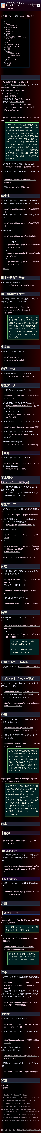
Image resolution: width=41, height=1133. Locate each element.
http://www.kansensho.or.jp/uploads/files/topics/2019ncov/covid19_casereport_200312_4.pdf (22, 869)
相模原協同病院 (15, 55)
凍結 (14, 1130)
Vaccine (3, 1112)
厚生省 (8, 24)
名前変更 (19, 1130)
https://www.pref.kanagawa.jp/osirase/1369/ (21, 427)
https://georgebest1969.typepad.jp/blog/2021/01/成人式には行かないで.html (20, 780)
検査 (8, 42)
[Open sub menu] (38, 5)
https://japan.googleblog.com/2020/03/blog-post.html (22, 1041)
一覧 (28, 1130)
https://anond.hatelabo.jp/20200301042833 (21, 692)
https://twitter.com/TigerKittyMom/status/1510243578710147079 (20, 921)
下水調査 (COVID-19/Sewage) (16, 37)
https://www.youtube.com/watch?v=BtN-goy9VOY (20, 181)
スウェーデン (11, 59)
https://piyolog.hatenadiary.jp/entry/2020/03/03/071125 (22, 580)
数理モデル (9, 31)
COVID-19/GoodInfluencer (13, 90)
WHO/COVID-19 (9, 82)
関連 (8, 65)
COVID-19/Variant (17, 102)
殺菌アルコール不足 (13, 44)
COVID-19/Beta (26, 104)
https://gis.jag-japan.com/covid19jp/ (20, 525)
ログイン (33, 6)
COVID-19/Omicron (11, 110)
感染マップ (9, 39)
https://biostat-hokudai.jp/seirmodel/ (20, 376)
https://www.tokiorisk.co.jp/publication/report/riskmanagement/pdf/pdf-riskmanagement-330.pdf (21, 985)
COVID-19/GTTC (9, 96)
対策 (8, 61)
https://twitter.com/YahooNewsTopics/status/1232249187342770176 (22, 1025)
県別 (8, 35)
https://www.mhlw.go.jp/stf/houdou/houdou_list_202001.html (23, 245)
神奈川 (9, 52)
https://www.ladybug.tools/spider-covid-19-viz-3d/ (21, 536)
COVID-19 (9, 8)
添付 (6, 1130)
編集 (30, 5)
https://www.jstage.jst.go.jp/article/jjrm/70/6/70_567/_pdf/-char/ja (22, 893)
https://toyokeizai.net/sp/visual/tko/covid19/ (21, 463)
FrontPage (7, 1095)
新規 (24, 1130)
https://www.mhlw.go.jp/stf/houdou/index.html (21, 237)
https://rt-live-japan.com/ (16, 469)
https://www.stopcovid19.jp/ (17, 434)
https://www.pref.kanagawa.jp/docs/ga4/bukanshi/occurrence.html (20, 841)
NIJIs (8, 492)
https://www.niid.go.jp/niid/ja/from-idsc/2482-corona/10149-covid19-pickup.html (18, 310)
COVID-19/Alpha (12, 104)
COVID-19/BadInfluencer (10, 93)
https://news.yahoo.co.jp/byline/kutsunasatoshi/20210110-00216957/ (22, 745)
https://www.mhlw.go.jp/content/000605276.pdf (21, 210)
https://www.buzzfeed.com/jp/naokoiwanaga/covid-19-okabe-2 (21, 1057)
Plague (21, 16)
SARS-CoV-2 (14, 187)
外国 (8, 57)
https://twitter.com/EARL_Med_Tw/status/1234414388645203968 (23, 635)
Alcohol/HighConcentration (29, 667)
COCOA (6, 269)
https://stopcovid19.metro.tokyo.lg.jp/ (21, 406)
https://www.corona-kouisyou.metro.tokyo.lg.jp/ (14, 358)
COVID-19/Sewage (14, 482)
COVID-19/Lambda (25, 107)
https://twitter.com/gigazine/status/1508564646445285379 (20, 939)
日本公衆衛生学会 (12, 26)
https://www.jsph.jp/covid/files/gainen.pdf (22, 285)
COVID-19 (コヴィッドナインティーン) (16, 4)
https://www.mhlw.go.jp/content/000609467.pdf (21, 224)
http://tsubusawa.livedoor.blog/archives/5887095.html (22, 627)
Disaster (8, 16)
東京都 (8, 29)
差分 (10, 1130)
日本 (8, 50)
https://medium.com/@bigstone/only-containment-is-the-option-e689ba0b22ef (20, 729)
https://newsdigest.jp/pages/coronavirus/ (22, 515)
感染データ (9, 33)
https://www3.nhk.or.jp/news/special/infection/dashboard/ (21, 397)
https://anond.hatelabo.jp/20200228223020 (21, 604)
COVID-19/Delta (10, 107)
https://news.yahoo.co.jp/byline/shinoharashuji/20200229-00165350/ (22, 704)
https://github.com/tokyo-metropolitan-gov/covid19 (22, 415)
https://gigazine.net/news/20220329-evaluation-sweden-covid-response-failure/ (21, 948)
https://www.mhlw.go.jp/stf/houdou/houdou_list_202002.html (23, 254)
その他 (9, 63)
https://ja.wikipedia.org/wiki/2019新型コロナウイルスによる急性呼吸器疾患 (20, 118)
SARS (5, 1085)
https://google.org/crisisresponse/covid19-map (20, 557)
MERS (5, 1088)
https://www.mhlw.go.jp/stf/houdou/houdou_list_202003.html (23, 262)
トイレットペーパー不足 (15, 46)
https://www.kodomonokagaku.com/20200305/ (21, 592)
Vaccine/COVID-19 (18, 85)
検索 (35, 5)
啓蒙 (8, 48)
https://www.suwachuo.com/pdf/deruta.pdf (21, 1071)
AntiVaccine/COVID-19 (10, 88)
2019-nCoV (25, 187)
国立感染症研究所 (12, 27)
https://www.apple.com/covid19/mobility (22, 445)
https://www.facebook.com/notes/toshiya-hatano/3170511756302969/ (20, 1003)
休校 (8, 40)
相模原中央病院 (15, 53)
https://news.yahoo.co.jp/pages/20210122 (22, 167)
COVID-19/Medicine (22, 99)
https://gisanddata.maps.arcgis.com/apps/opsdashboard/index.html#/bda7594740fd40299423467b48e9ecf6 (21, 549)
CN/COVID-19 (22, 82)
